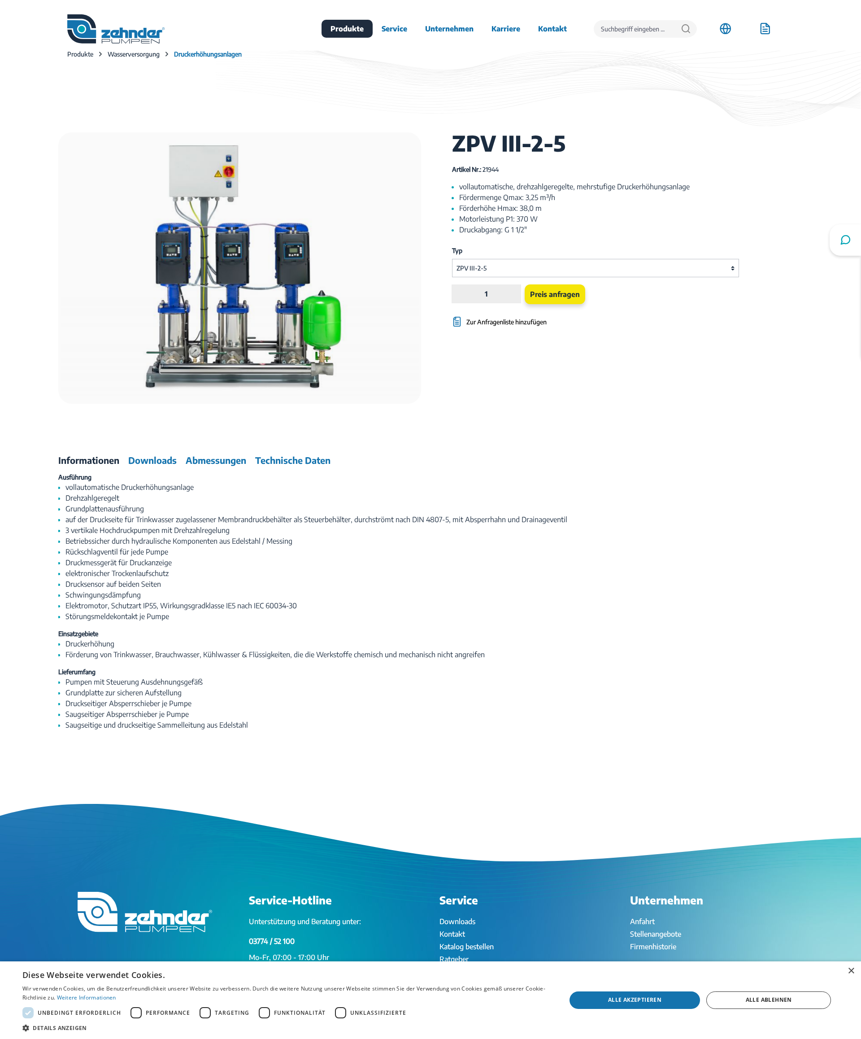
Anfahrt (642, 921)
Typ (457, 250)
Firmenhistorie (653, 946)
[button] (286, 1027)
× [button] (851, 971)
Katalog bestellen (466, 946)
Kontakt (452, 934)
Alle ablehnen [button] (769, 1000)
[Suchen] (686, 29)
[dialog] (430, 1000)
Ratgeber (454, 959)
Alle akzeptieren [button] (634, 1000)
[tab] (88, 460)
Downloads (457, 921)
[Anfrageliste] (765, 29)
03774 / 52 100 (272, 941)
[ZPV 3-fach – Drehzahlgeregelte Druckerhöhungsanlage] (239, 268)
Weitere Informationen (86, 997)
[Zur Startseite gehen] (116, 29)
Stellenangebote (655, 934)
